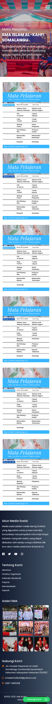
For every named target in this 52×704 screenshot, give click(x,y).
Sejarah (5, 590)
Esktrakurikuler (9, 586)
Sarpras (6, 582)
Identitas (6, 570)
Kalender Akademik (11, 578)
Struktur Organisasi (11, 574)
